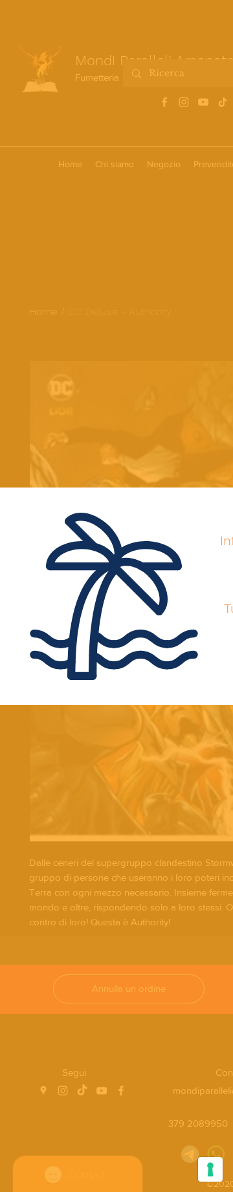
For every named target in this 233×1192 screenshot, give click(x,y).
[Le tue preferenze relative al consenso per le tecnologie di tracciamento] (210, 1169)
